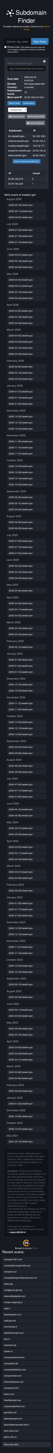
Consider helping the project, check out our (26, 28)
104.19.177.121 (41, 145)
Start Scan (40, 41)
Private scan (26, 49)
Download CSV (17, 116)
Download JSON (37, 116)
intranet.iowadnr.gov (18, 141)
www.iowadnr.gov (17, 155)
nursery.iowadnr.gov (18, 145)
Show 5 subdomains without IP (26, 161)
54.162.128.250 (41, 136)
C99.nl (35, 1248)
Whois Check (14, 103)
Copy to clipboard (36, 123)
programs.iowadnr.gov (19, 150)
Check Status (28, 103)
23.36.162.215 (40, 141)
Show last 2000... (12, 1444)
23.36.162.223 (40, 150)
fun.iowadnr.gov (16, 136)
